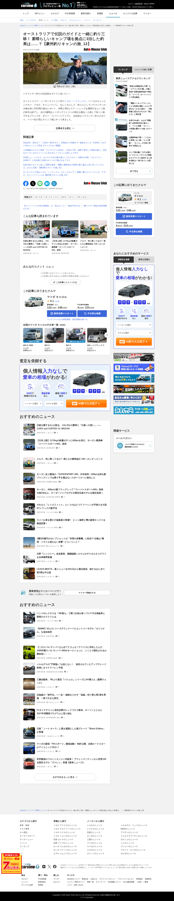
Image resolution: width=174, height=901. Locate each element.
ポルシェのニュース (129, 839)
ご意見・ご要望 (142, 882)
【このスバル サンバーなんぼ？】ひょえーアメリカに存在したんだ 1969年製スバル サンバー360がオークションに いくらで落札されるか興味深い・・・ (72, 650)
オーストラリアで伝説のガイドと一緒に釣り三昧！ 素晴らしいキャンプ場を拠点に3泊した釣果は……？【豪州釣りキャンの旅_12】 (64, 39)
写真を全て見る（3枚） (67, 86)
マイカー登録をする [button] (87, 593)
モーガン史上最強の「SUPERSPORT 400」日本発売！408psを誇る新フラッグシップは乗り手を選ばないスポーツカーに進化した (71, 476)
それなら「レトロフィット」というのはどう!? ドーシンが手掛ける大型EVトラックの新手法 (72, 506)
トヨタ (67, 101)
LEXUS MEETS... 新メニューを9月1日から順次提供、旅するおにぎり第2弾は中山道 (71, 571)
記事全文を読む (63, 128)
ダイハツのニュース (95, 853)
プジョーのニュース (129, 846)
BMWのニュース (128, 829)
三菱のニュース (93, 839)
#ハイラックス (52, 197)
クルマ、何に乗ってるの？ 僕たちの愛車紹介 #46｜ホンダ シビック (92, 244)
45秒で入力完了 (87, 403)
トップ (26, 13)
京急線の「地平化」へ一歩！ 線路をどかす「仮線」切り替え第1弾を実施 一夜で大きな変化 (71, 696)
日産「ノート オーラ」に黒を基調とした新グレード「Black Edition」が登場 (71, 730)
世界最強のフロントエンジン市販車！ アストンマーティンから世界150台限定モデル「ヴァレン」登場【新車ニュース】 (71, 761)
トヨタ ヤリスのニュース (64, 832)
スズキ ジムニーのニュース (65, 853)
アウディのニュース (129, 832)
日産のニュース (93, 832)
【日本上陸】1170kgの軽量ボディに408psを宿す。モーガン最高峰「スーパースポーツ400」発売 (65, 245)
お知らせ (94, 879)
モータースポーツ (27, 836)
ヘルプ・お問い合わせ (75, 885)
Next (107, 229)
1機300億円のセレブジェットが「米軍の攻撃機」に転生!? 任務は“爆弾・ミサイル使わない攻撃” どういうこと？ (70, 540)
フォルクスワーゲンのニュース (134, 836)
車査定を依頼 (123, 259)
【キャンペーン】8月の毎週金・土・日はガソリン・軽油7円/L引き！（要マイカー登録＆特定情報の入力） (65, 207)
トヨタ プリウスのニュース (65, 825)
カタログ (55, 13)
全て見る (134, 171)
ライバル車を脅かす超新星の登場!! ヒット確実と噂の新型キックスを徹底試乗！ (71, 522)
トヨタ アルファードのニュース (67, 829)
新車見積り (86, 13)
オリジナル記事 (130, 13)
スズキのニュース (94, 850)
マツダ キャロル (57, 296)
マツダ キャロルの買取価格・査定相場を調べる (67, 319)
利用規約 (139, 879)
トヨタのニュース (94, 825)
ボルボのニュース (128, 853)
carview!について (73, 879)
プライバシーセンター (126, 879)
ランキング (123, 69)
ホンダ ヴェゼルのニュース (65, 846)
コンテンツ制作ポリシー (76, 882)
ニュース (113, 13)
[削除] (21, 853)
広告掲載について (114, 882)
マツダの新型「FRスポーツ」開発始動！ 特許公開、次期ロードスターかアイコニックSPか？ (71, 745)
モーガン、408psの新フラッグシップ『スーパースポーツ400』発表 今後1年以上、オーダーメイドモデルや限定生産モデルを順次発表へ (71, 491)
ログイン (131, 4)
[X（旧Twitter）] (49, 866)
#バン (72, 197)
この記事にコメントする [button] (66, 282)
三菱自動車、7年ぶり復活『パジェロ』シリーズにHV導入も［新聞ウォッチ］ (71, 681)
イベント (23, 843)
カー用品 (23, 832)
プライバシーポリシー (107, 879)
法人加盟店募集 (128, 882)
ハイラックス (79, 101)
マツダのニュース (94, 843)
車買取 (100, 13)
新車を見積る (144, 259)
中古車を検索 (94, 313)
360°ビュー (40, 13)
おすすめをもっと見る (63, 777)
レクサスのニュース (95, 829)
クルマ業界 (24, 829)
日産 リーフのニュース (63, 843)
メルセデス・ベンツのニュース (134, 825)
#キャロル (82, 197)
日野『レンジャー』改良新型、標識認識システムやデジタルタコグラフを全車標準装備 (71, 555)
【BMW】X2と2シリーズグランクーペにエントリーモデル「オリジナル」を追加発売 (71, 630)
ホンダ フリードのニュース (65, 850)
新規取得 (139, 4)
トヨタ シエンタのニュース (65, 836)
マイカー (147, 13)
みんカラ (56, 882)
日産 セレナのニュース (63, 839)
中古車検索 (70, 13)
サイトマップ (101, 882)
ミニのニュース (127, 843)
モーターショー (26, 839)
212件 (57, 301)
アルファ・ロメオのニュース (133, 850)
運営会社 (85, 879)
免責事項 (148, 879)
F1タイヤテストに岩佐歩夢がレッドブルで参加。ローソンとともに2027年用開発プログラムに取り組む (69, 712)
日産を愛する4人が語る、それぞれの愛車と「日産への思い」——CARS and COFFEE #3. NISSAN (36, 245)
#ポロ (63, 197)
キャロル (138, 194)
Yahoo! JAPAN (149, 4)
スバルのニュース (94, 846)
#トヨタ (39, 197)
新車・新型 (24, 825)
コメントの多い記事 (143, 69)
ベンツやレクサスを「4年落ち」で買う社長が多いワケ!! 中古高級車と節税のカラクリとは (71, 615)
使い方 (51, 267)
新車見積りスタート (64, 313)
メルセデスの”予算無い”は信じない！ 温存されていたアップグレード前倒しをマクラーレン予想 (71, 666)
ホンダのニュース (94, 836)
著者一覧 (90, 882)
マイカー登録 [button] (142, 203)
